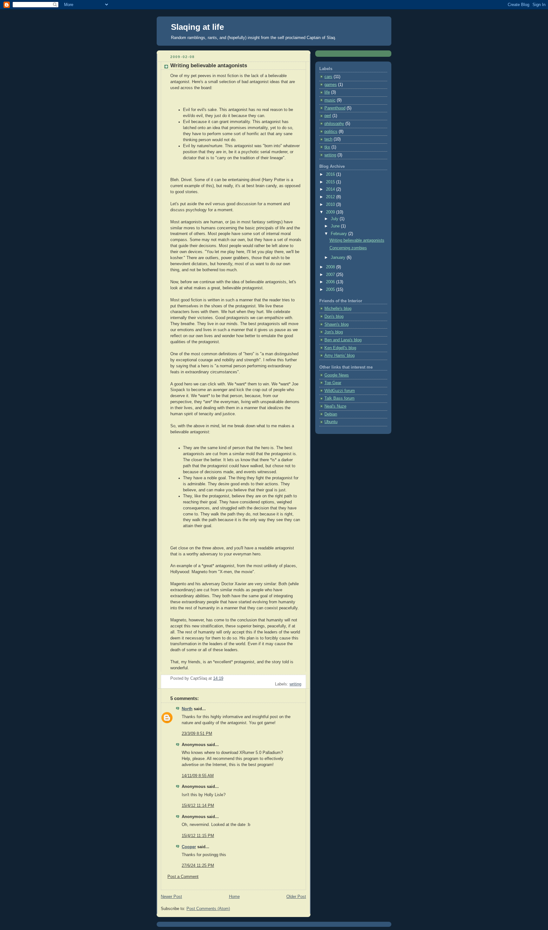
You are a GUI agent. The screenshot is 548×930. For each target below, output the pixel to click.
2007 (331, 274)
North (187, 709)
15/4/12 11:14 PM (198, 805)
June (336, 226)
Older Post (296, 896)
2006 (331, 282)
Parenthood (334, 108)
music (330, 100)
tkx (327, 147)
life (327, 92)
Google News (336, 375)
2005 (331, 289)
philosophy (334, 123)
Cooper (189, 847)
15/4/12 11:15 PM (198, 836)
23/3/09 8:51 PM (197, 733)
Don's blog (333, 316)
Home (234, 896)
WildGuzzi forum (339, 391)
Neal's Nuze (335, 406)
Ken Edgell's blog (340, 348)
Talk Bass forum (339, 398)
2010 (331, 204)
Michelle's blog (337, 308)
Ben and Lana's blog (343, 340)
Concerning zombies (348, 248)
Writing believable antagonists (356, 240)
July (335, 219)
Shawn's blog (336, 324)
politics (330, 131)
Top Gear (332, 383)
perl (327, 116)
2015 (331, 182)
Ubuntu (330, 422)
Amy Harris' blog (339, 355)
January (339, 257)
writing (295, 684)
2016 (331, 174)
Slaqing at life (197, 27)
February (339, 234)
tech (328, 139)
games (330, 84)
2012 (331, 197)
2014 (331, 189)
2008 (331, 267)
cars (328, 77)
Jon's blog (333, 332)
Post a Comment (183, 876)
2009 (331, 212)
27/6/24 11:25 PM (198, 865)
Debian (330, 414)
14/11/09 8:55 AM (198, 776)
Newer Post (171, 896)
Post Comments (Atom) (208, 909)
